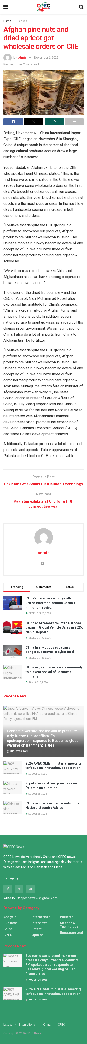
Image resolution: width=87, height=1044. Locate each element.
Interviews (40, 923)
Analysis (9, 917)
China (7, 929)
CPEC (7, 935)
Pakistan (67, 917)
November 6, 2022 (46, 57)
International (42, 917)
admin (22, 57)
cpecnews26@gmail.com (39, 898)
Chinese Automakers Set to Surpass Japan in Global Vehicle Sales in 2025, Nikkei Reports (54, 627)
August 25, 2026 (18, 751)
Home (7, 21)
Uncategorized (71, 932)
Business (21, 21)
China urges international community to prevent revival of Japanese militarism (54, 671)
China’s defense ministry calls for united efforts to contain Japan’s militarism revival (51, 602)
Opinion (38, 935)
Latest (37, 929)
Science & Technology (69, 924)
